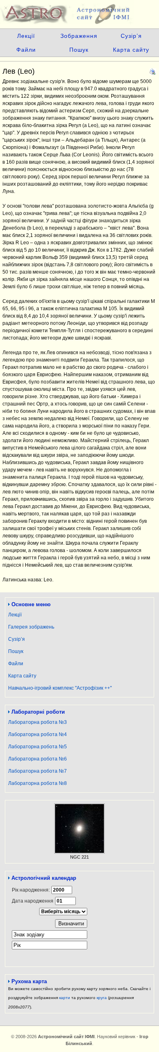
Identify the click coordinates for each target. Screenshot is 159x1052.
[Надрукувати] (153, 70)
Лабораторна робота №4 (37, 734)
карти (64, 997)
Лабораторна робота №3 (37, 722)
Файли (26, 49)
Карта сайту (131, 49)
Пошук (78, 49)
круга (102, 997)
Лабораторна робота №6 (37, 759)
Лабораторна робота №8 (37, 783)
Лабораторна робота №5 (37, 747)
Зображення (78, 36)
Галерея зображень (31, 627)
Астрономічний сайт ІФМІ (79, 12)
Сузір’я (131, 36)
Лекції (26, 36)
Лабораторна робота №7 (37, 771)
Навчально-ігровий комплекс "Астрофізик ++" (60, 688)
